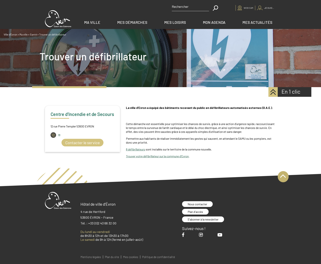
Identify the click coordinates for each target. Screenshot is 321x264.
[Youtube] (221, 235)
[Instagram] (202, 235)
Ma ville (92, 22)
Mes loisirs (175, 22)
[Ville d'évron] (58, 18)
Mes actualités (257, 22)
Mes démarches (132, 22)
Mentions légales (90, 256)
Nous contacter (197, 204)
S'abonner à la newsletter (203, 219)
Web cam (248, 8)
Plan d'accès (195, 211)
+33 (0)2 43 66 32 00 (102, 223)
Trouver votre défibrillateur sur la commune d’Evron (157, 156)
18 (59, 135)
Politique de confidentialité (158, 256)
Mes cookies (130, 256)
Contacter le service (82, 142)
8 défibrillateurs (135, 149)
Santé (33, 34)
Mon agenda (214, 22)
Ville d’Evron (10, 34)
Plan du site (112, 256)
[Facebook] (184, 235)
